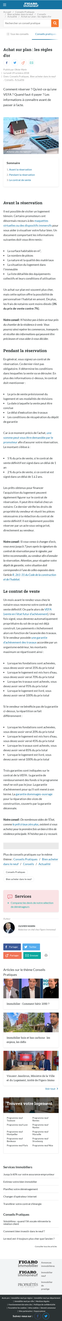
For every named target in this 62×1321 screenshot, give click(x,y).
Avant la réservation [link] (20, 169)
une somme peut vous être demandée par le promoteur (28, 437)
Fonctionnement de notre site (20, 1304)
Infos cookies (33, 1308)
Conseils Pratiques (19, 76)
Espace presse (39, 1311)
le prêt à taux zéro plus (26, 824)
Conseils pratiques (45, 33)
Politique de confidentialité (44, 1304)
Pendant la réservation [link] (22, 174)
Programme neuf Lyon (17, 1124)
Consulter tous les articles (46, 1246)
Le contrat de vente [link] (20, 179)
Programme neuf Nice (42, 1145)
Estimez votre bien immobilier (20, 1181)
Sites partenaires (25, 1311)
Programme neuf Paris (17, 1145)
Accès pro (5, 1298)
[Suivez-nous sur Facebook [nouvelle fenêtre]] (37, 1315)
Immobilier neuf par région (21, 1298)
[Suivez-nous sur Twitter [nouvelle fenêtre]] (46, 1315)
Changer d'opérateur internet (20, 1196)
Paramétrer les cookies (17, 1308)
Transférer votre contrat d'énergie (22, 1204)
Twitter (33, 946)
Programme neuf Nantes (40, 1126)
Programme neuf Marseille (40, 1133)
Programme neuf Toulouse (15, 1119)
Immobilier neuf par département (47, 1298)
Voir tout (50, 1088)
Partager (13, 946)
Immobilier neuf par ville (24, 1301)
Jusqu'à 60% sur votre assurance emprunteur (28, 1174)
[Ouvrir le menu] (4, 4)
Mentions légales (42, 1301)
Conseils (9, 79)
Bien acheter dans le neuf (43, 76)
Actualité (19, 79)
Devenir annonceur (48, 1308)
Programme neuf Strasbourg (40, 1140)
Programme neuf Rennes (40, 1119)
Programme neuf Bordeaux (15, 1140)
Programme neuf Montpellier (15, 1133)
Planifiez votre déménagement (20, 1189)
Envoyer (34, 955)
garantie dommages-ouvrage (34, 794)
